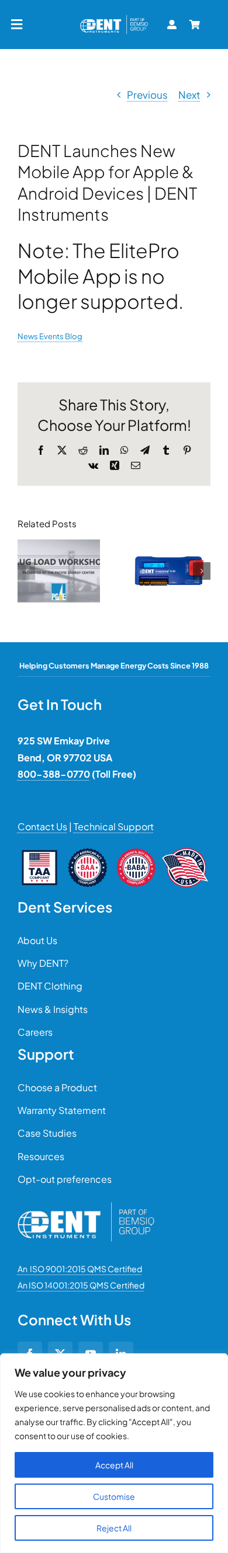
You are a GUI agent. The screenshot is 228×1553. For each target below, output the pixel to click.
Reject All (114, 1528)
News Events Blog (50, 336)
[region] (114, 1453)
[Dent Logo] (114, 17)
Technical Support (114, 826)
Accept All (114, 1465)
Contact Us (42, 826)
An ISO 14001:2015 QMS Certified (81, 1285)
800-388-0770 (54, 774)
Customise (114, 1496)
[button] (26, 571)
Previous (147, 94)
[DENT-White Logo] (86, 1206)
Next (189, 94)
